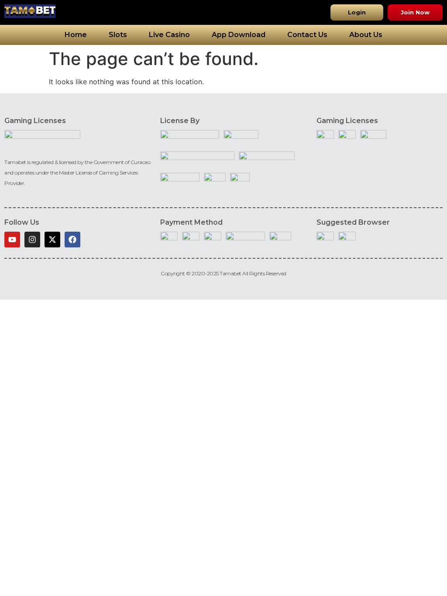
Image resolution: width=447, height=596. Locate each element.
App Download (238, 35)
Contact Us (307, 35)
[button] (356, 12)
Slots (118, 35)
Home (76, 35)
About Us (365, 35)
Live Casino (169, 35)
